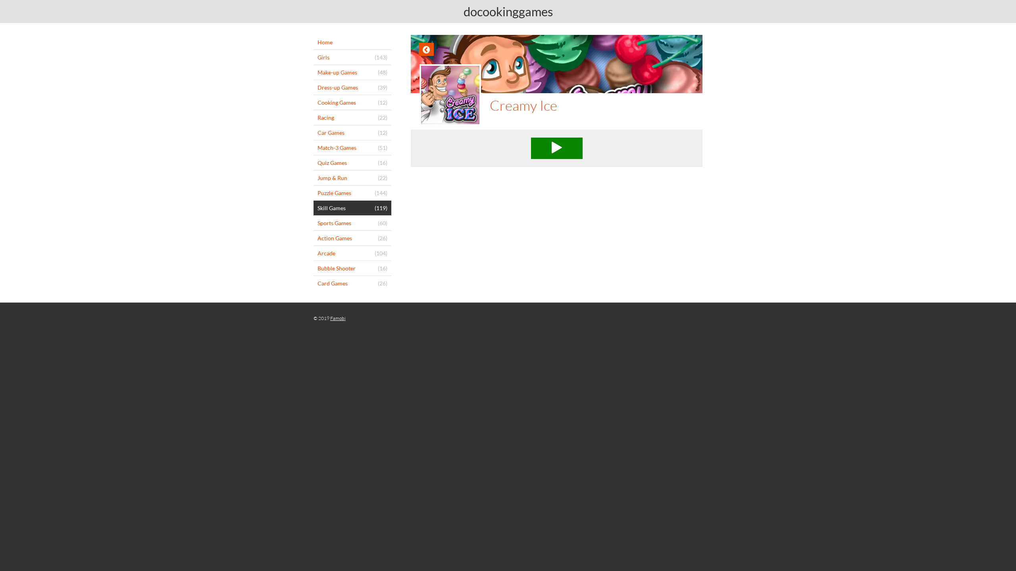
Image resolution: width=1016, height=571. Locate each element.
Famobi (338, 318)
